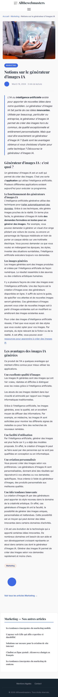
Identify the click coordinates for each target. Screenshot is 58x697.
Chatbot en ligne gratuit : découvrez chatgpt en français (28, 653)
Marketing (15, 16)
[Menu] (29, 9)
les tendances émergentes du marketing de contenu (26, 662)
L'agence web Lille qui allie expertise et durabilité (24, 636)
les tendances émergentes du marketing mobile (28, 628)
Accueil (6, 16)
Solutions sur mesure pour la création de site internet (27, 644)
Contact (38, 683)
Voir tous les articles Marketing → (20, 595)
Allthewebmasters (29, 3)
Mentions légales (23, 683)
